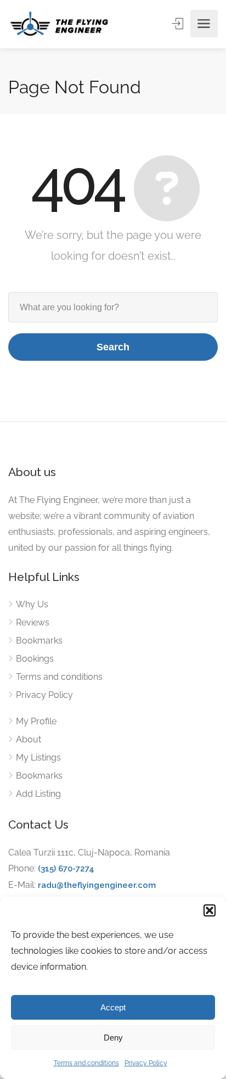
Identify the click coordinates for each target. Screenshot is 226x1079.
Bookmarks (39, 640)
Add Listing (38, 794)
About (28, 739)
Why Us (32, 604)
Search (113, 347)
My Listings (38, 757)
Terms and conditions (86, 1063)
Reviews (32, 622)
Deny (113, 1037)
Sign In (178, 23)
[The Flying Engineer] (59, 23)
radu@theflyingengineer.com (97, 885)
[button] (209, 910)
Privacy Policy (146, 1063)
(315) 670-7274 (66, 869)
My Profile (36, 721)
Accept (113, 1007)
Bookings (35, 658)
